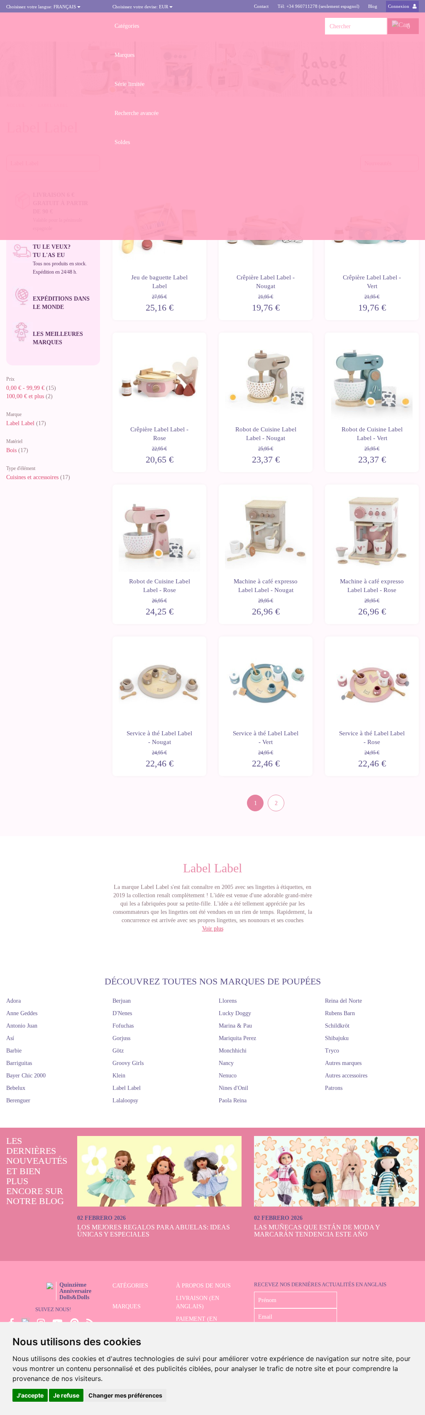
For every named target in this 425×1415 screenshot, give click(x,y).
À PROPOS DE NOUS (203, 1286)
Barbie (14, 1051)
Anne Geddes (21, 1013)
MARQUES (126, 1306)
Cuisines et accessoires (32, 477)
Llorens (228, 1001)
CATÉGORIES (130, 1286)
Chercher (380, 26)
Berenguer (18, 1100)
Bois (11, 450)
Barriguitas (19, 1063)
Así (10, 1038)
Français (41, 6)
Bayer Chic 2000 (26, 1075)
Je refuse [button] (66, 1395)
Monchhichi (233, 1051)
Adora (13, 1001)
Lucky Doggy (235, 1013)
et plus (25, 396)
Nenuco (228, 1075)
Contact (261, 6)
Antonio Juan (21, 1026)
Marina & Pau (235, 1026)
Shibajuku (337, 1038)
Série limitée (129, 84)
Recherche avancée (137, 113)
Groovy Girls (128, 1063)
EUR (140, 6)
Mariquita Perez (237, 1038)
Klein (118, 1075)
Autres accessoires (346, 1075)
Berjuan (121, 1001)
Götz (118, 1051)
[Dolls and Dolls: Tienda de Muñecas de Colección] (53, 26)
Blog (372, 6)
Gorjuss (121, 1038)
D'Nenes (122, 1013)
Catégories (127, 26)
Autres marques (343, 1063)
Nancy (226, 1063)
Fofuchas (123, 1026)
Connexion (399, 6)
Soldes (122, 142)
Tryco (332, 1051)
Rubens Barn (340, 1013)
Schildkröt (337, 1026)
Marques (124, 55)
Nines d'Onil (233, 1088)
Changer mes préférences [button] (125, 1395)
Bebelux (15, 1088)
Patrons (333, 1088)
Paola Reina (233, 1100)
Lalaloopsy (125, 1100)
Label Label (20, 423)
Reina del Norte (343, 1001)
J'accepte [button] (30, 1395)
